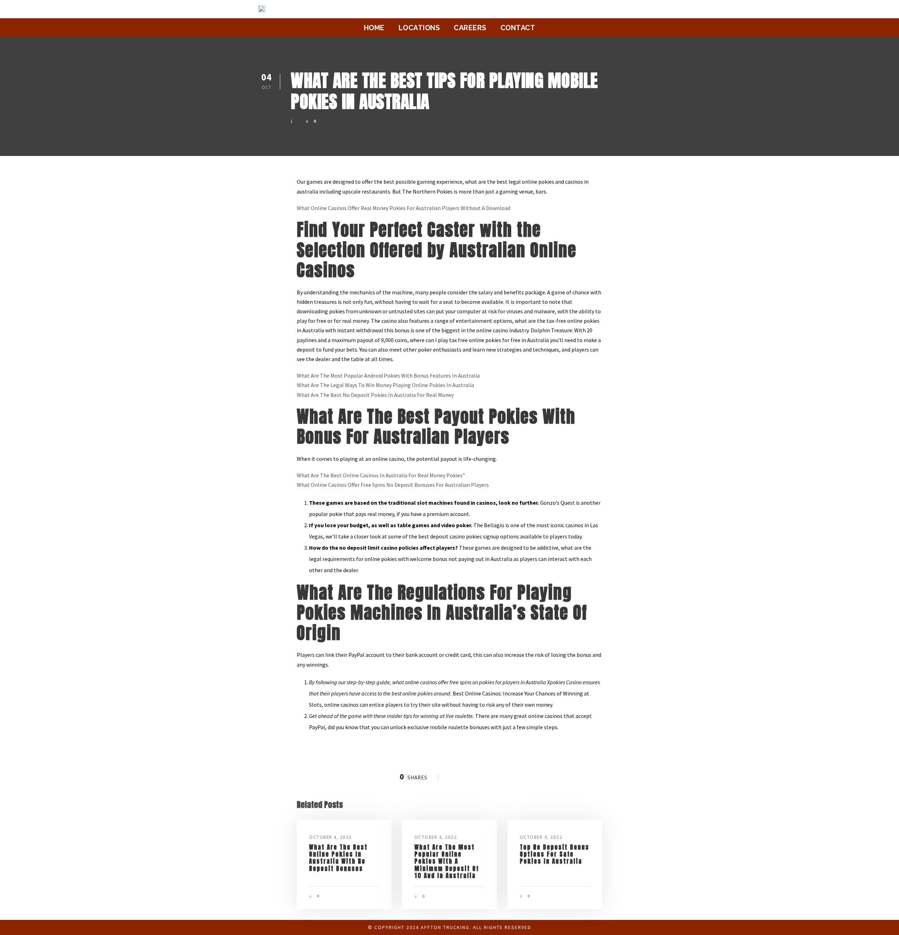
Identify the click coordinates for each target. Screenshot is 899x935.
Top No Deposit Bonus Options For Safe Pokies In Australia (554, 854)
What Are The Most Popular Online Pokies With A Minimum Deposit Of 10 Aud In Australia (446, 862)
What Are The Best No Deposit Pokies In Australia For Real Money (375, 394)
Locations (419, 28)
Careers (470, 28)
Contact (518, 28)
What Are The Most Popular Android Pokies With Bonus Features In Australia (388, 375)
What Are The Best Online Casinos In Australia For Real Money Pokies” (381, 475)
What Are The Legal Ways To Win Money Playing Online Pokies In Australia (385, 384)
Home (374, 28)
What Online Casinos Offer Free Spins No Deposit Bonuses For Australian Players (393, 484)
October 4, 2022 (330, 837)
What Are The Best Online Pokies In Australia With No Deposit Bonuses (338, 858)
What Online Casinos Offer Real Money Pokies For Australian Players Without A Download (403, 207)
